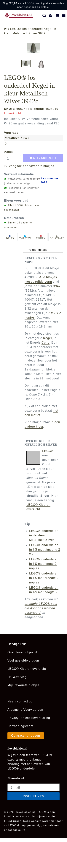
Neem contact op (20, 701)
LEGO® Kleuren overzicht (26, 668)
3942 (57, 286)
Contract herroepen (25, 735)
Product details (37, 249)
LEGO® (48, 450)
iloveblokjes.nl (25, 811)
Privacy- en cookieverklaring (28, 717)
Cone (46, 342)
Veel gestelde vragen (23, 660)
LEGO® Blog (17, 677)
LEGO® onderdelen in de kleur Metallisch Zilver (43, 535)
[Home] (5, 28)
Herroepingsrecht (20, 726)
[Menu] (63, 15)
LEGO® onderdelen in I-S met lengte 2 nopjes (43, 564)
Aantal (9, 151)
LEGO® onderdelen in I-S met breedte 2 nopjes (44, 578)
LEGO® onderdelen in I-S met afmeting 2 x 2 (44, 549)
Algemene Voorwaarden (25, 709)
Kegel (47, 338)
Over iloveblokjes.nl (22, 652)
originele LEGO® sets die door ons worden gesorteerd (41, 608)
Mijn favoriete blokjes (23, 685)
